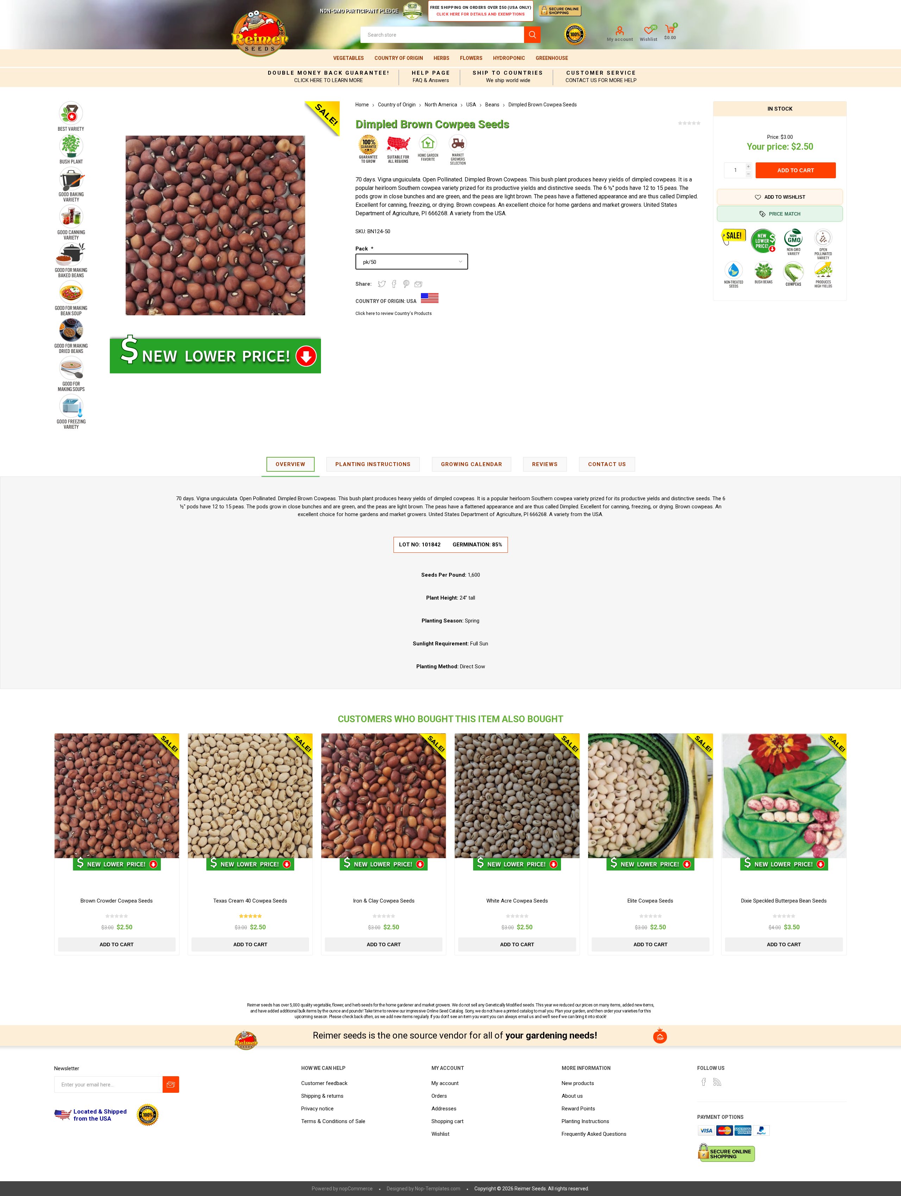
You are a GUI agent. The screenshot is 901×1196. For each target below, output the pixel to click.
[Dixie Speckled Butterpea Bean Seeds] (784, 796)
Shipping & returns (322, 1096)
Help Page (431, 73)
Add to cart (795, 170)
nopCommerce (356, 1188)
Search (532, 34)
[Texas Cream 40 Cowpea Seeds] (250, 796)
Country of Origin (398, 58)
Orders (439, 1096)
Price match (784, 214)
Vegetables (348, 58)
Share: (363, 284)
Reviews (545, 464)
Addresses (443, 1108)
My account (620, 39)
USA (411, 301)
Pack (362, 249)
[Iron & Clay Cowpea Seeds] (383, 796)
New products (578, 1083)
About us (572, 1096)
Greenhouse (552, 58)
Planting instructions (373, 464)
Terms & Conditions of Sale (333, 1121)
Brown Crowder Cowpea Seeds (117, 901)
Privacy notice (317, 1108)
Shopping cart (447, 1121)
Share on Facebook (394, 284)
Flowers (471, 58)
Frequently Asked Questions (594, 1134)
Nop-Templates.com (437, 1188)
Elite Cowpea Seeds (650, 901)
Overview (290, 464)
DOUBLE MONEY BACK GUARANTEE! (329, 73)
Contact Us (607, 464)
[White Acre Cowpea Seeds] (517, 796)
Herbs (441, 58)
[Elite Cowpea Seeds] (650, 796)
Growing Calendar (471, 464)
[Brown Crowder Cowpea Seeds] (117, 796)
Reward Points (578, 1108)
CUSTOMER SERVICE (601, 73)
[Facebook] (704, 1081)
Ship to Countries (508, 73)
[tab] (291, 465)
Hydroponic (509, 58)
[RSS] (717, 1081)
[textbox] (442, 34)
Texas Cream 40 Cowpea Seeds (250, 901)
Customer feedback (324, 1083)
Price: (773, 137)
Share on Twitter (382, 284)
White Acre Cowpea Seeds (517, 901)
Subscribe (171, 1084)
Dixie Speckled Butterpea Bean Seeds (784, 901)
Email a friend (418, 284)
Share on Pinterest (406, 284)
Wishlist (440, 1134)
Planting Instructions (585, 1121)
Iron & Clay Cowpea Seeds (384, 901)
